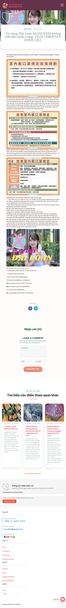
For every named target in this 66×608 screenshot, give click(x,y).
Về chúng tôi (6, 551)
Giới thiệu (27, 29)
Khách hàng (5, 555)
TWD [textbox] (4, 593)
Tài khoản (5, 569)
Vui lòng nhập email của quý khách (13, 492)
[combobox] (10, 593)
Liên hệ (4, 573)
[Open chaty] (62, 599)
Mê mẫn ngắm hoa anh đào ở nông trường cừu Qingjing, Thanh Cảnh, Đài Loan (54, 431)
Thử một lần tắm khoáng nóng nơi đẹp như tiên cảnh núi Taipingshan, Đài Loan (33, 431)
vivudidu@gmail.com (13, 529)
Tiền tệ (4, 590)
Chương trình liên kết (8, 577)
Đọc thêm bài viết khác (33, 473)
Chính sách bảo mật (8, 559)
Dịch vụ (4, 547)
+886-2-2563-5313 (14, 521)
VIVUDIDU (18, 604)
